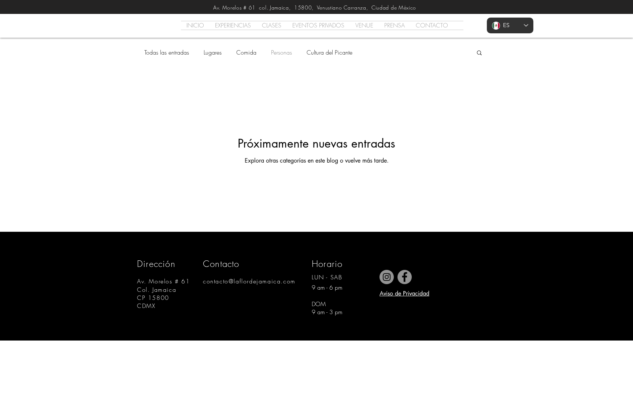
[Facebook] (404, 277)
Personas (281, 52)
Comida (246, 52)
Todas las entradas (166, 52)
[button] (479, 53)
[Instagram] (387, 277)
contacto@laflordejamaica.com (249, 281)
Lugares (213, 52)
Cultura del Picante (329, 52)
